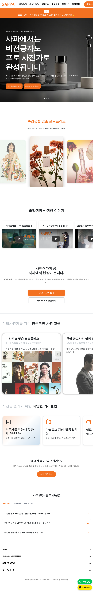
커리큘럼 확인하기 (14, 86)
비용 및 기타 (28, 503)
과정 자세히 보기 (46, 293)
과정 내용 (17, 503)
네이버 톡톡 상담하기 (46, 300)
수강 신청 (7, 503)
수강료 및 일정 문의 (32, 86)
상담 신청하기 (46, 474)
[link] (31, 363)
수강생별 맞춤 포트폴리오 (46, 121)
